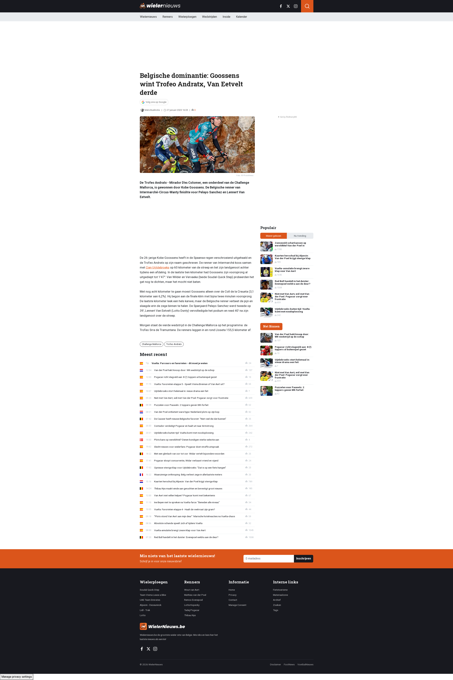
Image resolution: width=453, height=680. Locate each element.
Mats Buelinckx (152, 110)
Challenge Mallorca (151, 344)
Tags (275, 610)
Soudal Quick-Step (149, 589)
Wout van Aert (191, 589)
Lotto (143, 615)
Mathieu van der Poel (195, 594)
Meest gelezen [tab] (273, 235)
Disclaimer (275, 664)
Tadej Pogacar (191, 610)
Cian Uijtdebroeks (157, 267)
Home (232, 589)
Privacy (232, 594)
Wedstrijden (209, 16)
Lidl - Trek (145, 610)
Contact (233, 599)
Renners (167, 16)
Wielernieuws (148, 16)
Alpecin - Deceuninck (150, 605)
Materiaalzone (280, 594)
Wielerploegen (187, 16)
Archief (277, 599)
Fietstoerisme (280, 589)
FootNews (289, 664)
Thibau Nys (190, 615)
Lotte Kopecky (191, 605)
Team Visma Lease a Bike (153, 594)
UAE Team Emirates (150, 599)
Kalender (241, 16)
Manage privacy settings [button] (16, 676)
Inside (226, 16)
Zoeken (277, 605)
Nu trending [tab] (300, 235)
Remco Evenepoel (193, 599)
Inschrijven (303, 558)
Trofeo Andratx (174, 344)
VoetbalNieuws (305, 664)
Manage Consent (237, 605)
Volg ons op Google (156, 102)
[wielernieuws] (182, 626)
